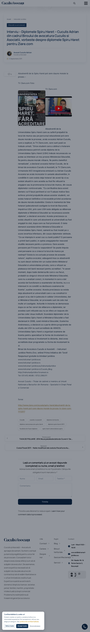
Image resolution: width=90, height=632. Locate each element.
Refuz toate (10, 626)
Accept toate (22, 626)
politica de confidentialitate (29, 622)
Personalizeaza (35, 626)
